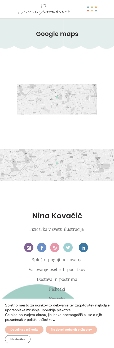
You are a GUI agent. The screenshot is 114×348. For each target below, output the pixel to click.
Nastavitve (17, 339)
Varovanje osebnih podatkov (57, 270)
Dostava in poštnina (57, 280)
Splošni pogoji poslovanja (57, 260)
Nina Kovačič (57, 216)
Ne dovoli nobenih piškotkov (71, 329)
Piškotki (57, 289)
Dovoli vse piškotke (24, 329)
